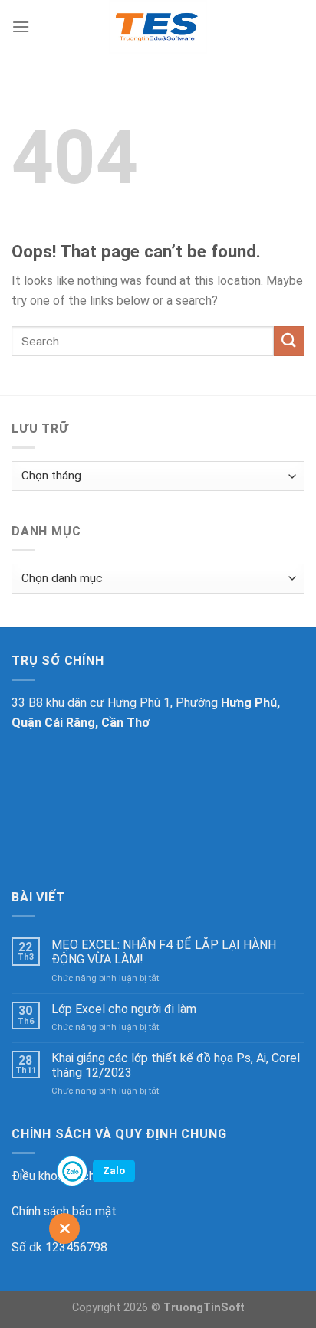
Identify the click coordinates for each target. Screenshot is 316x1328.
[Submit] (289, 341)
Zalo (114, 1170)
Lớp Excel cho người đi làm (123, 1009)
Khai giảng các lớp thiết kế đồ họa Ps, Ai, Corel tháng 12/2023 (175, 1065)
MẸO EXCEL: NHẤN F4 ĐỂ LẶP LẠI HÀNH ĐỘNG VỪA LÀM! (163, 952)
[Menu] (21, 26)
